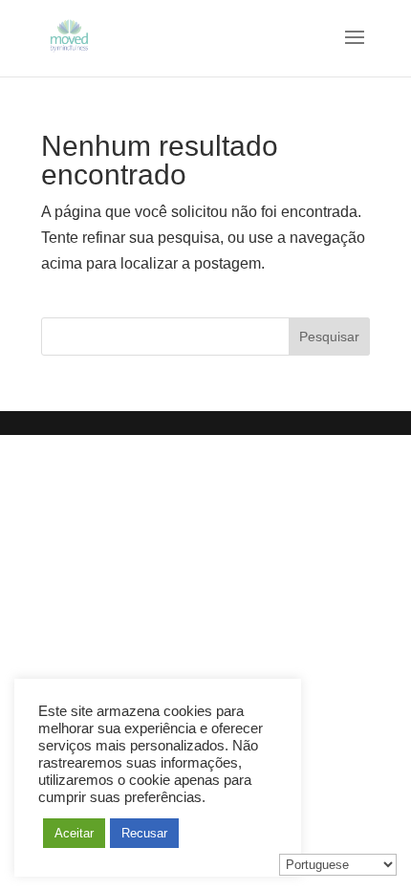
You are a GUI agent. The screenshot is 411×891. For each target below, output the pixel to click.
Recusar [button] (144, 833)
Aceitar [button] (74, 833)
